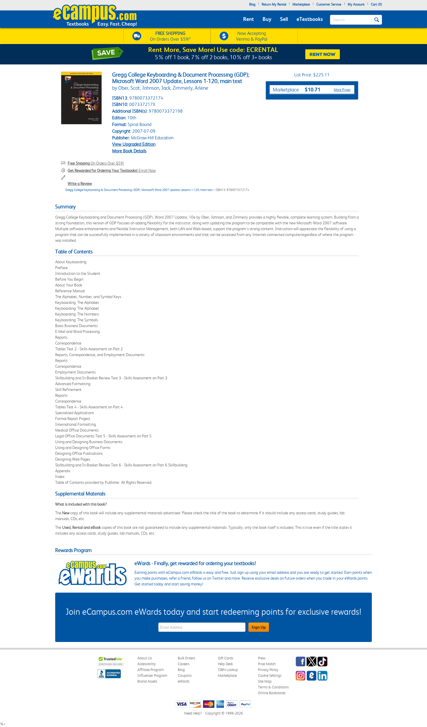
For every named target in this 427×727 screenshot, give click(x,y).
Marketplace (301, 4)
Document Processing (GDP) (122, 190)
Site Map (265, 681)
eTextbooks (310, 19)
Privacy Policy (268, 670)
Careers (183, 664)
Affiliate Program (150, 670)
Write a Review (80, 183)
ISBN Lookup (228, 670)
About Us (144, 658)
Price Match (267, 664)
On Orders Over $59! (96, 163)
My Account (356, 4)
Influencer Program (152, 675)
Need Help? (193, 713)
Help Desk (225, 664)
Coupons (185, 675)
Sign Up (259, 627)
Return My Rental (274, 4)
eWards (183, 681)
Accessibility (146, 664)
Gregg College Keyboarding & (84, 190)
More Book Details (129, 151)
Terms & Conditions (273, 687)
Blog (252, 4)
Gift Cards (225, 658)
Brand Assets (147, 681)
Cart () (376, 4)
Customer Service (328, 4)
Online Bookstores (272, 693)
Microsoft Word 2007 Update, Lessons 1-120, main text (177, 190)
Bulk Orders (186, 658)
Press (261, 658)
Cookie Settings (269, 675)
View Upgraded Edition (133, 144)
